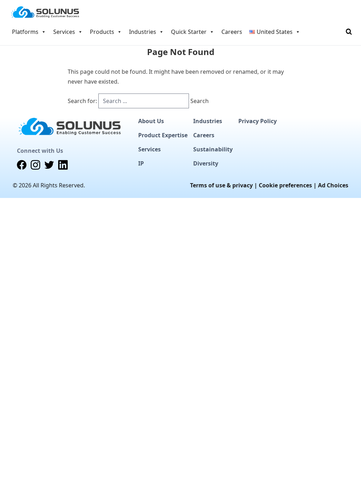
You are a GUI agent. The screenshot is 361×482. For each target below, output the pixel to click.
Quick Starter (189, 32)
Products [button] (102, 32)
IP (141, 163)
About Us (151, 121)
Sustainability (213, 149)
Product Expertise (163, 135)
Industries (207, 121)
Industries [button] (142, 32)
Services (149, 149)
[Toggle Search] (348, 32)
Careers (231, 32)
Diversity (205, 163)
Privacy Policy (257, 121)
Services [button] (64, 32)
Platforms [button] (25, 32)
